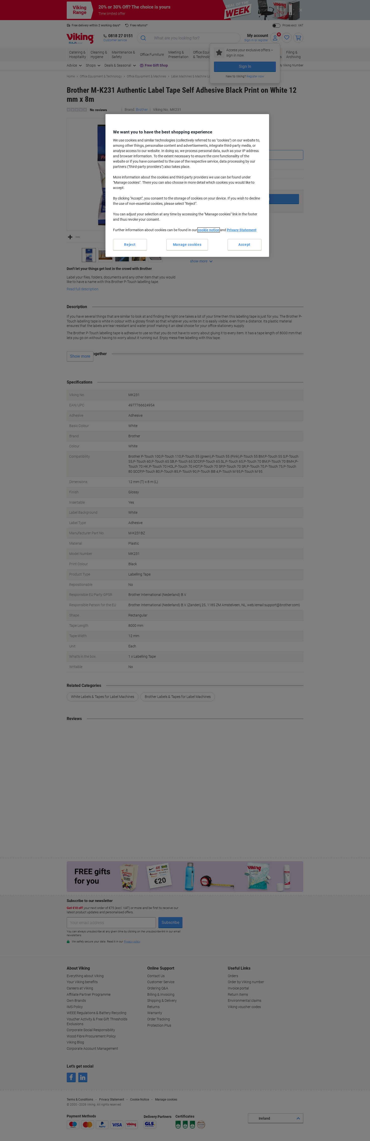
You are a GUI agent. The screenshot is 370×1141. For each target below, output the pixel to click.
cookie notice (208, 230)
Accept (244, 245)
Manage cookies (187, 245)
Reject (129, 245)
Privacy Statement (241, 230)
